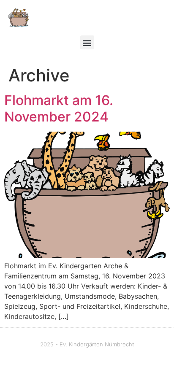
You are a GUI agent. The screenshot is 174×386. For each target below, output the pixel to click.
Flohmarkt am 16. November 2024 (58, 108)
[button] (87, 42)
